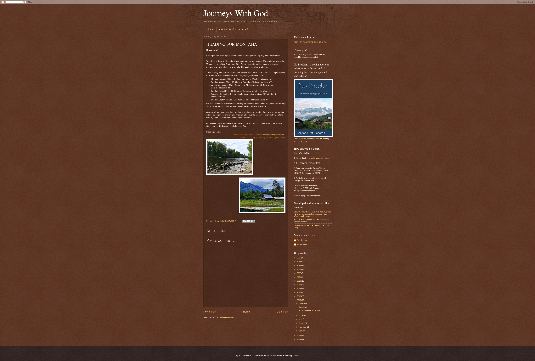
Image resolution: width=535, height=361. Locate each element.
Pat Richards (302, 244)
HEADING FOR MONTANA (309, 310)
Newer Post (209, 311)
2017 (299, 292)
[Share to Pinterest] (253, 221)
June (301, 315)
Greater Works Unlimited (233, 29)
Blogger (296, 355)
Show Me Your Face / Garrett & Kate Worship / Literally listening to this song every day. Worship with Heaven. (312, 214)
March (302, 323)
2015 (299, 300)
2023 (299, 269)
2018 (299, 289)
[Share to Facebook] (251, 221)
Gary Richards (302, 240)
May (301, 319)
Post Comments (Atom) (224, 317)
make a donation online (320, 158)
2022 (299, 273)
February (303, 327)
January (302, 331)
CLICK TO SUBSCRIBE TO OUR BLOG (310, 42)
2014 (299, 336)
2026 (299, 258)
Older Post (282, 311)
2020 (299, 281)
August (302, 307)
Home (210, 29)
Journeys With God (235, 12)
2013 (299, 340)
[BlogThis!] (246, 221)
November (303, 303)
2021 (299, 277)
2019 (299, 285)
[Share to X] (248, 221)
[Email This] (243, 221)
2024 (299, 265)
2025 (299, 262)
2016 (299, 296)
